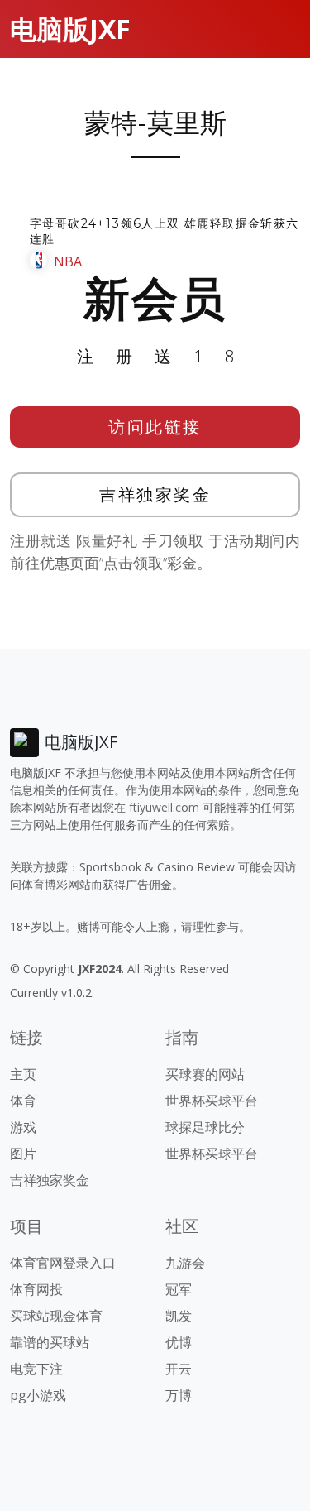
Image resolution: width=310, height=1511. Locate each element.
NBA (68, 261)
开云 (178, 1369)
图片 (23, 1153)
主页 (23, 1074)
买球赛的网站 (205, 1074)
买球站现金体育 (56, 1316)
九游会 (185, 1263)
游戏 (23, 1127)
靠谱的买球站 (49, 1342)
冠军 (178, 1289)
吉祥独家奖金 (155, 494)
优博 (178, 1342)
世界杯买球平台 (211, 1100)
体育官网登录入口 (63, 1263)
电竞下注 (36, 1369)
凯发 (178, 1316)
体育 (23, 1100)
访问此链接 (155, 426)
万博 (178, 1395)
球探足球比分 (205, 1127)
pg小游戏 (38, 1395)
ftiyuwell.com (164, 807)
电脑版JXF (70, 28)
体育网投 (36, 1289)
